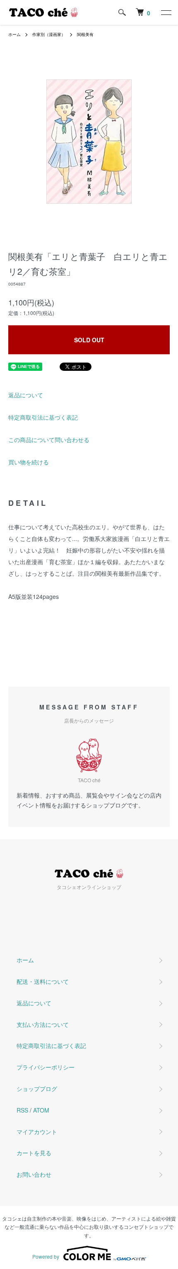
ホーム (14, 34)
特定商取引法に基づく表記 (43, 417)
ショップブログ (37, 1088)
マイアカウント (37, 1131)
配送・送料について (43, 981)
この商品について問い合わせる (48, 439)
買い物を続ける (28, 462)
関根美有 (85, 34)
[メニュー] (165, 12)
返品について (25, 395)
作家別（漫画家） (48, 34)
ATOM (41, 1110)
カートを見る (34, 1153)
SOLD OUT (89, 340)
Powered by (45, 1256)
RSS (22, 1110)
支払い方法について (43, 1024)
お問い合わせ (34, 1174)
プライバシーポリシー (46, 1067)
